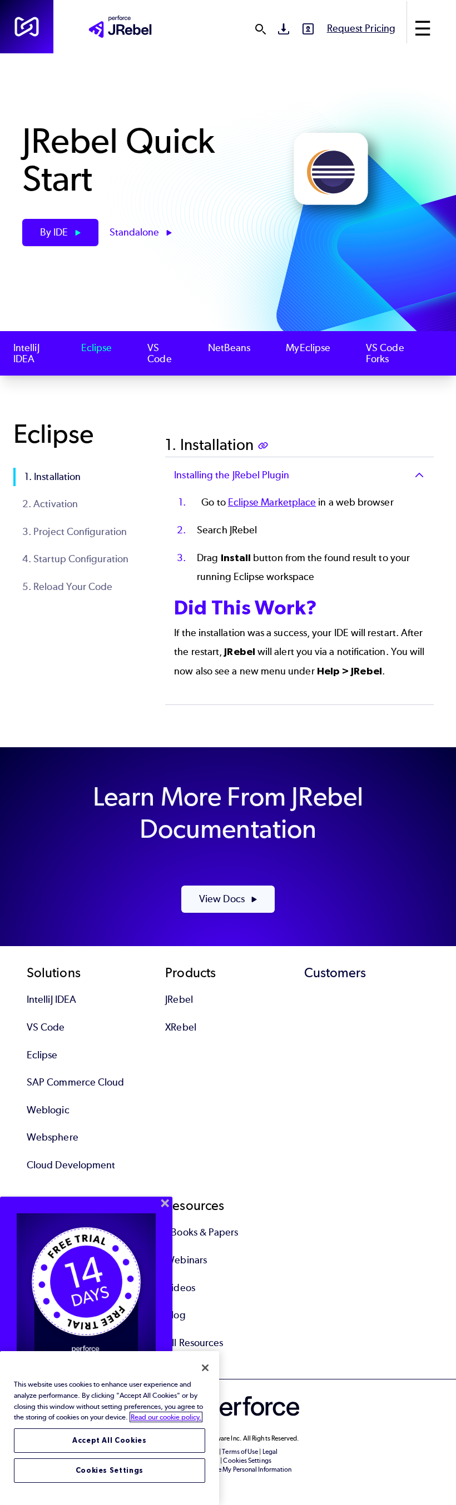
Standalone (136, 232)
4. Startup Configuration (75, 559)
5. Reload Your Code (67, 587)
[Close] (205, 1368)
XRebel (180, 1027)
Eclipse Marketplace (272, 502)
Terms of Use (240, 1452)
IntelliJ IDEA (26, 353)
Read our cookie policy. (166, 1417)
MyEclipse (308, 348)
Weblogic (48, 1110)
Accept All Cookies (109, 1440)
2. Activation (50, 504)
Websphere (52, 1137)
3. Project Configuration (74, 532)
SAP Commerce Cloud (75, 1082)
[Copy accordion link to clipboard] (264, 447)
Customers (335, 972)
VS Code (159, 353)
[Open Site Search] (260, 29)
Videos (180, 1288)
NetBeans (229, 348)
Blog (175, 1315)
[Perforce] (26, 26)
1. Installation (52, 477)
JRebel (178, 999)
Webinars (186, 1260)
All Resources (194, 1343)
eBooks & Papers (201, 1232)
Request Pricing (361, 28)
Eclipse (96, 348)
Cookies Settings (110, 1470)
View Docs (223, 899)
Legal (269, 1452)
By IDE (55, 232)
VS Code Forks (385, 353)
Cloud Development (71, 1165)
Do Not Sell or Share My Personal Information (228, 1469)
